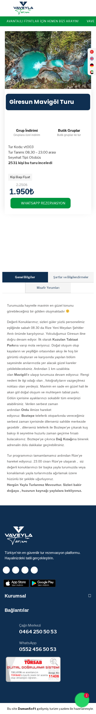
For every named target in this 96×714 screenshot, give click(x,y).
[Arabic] (92, 73)
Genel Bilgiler (25, 277)
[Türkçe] (92, 52)
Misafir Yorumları (48, 287)
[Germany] (92, 66)
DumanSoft (27, 708)
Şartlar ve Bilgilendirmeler (71, 277)
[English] (92, 59)
